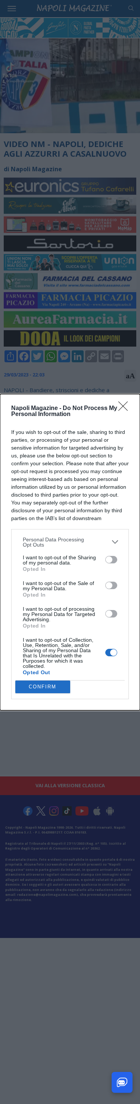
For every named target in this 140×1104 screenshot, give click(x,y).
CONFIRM (42, 686)
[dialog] (70, 552)
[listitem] (70, 542)
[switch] (111, 559)
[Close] (125, 408)
